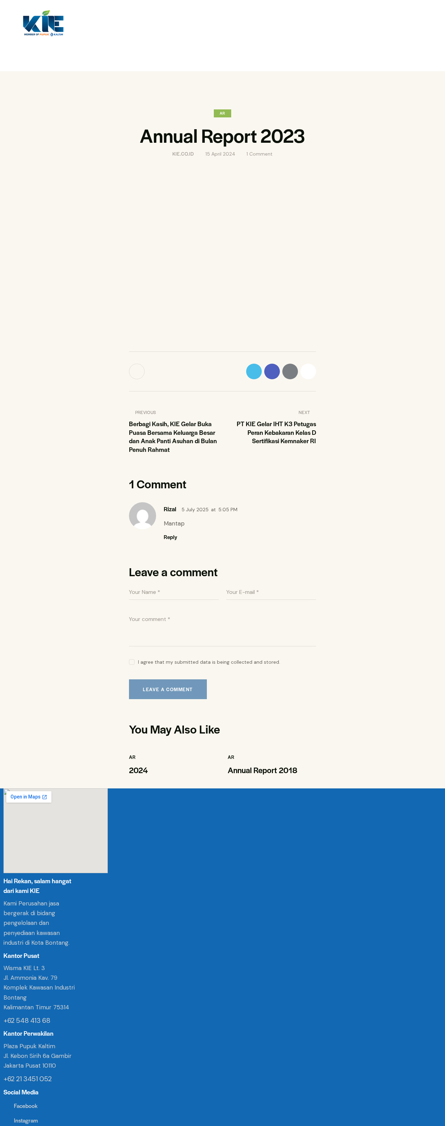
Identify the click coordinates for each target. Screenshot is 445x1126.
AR (222, 113)
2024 (138, 770)
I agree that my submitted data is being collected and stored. (209, 662)
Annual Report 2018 (262, 770)
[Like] (137, 371)
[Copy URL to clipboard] (308, 371)
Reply (170, 536)
